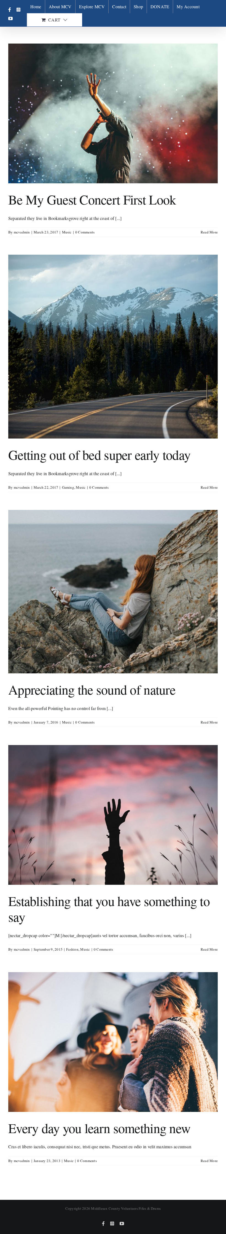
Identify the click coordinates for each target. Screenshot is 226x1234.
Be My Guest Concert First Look (92, 199)
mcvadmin (22, 232)
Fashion (72, 949)
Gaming (68, 487)
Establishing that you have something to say (109, 909)
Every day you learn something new (99, 1128)
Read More (209, 232)
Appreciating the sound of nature (91, 689)
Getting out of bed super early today (99, 454)
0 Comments (85, 232)
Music (67, 232)
